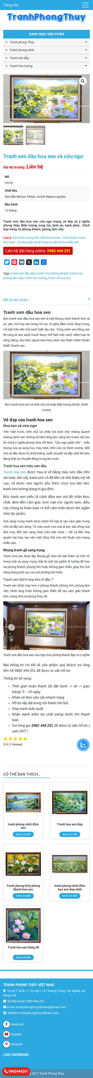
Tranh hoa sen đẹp (70, 824)
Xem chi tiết (23, 834)
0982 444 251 (59, 251)
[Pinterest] (6, 1044)
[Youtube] (6, 1034)
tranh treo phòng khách (52, 273)
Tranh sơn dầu (19, 58)
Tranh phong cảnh (22, 50)
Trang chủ (11, 5)
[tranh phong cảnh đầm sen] (23, 802)
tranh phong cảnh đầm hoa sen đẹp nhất (69, 887)
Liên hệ (34, 167)
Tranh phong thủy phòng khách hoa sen (23, 887)
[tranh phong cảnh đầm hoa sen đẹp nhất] (69, 864)
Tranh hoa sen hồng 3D (23, 947)
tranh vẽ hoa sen (59, 278)
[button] (83, 81)
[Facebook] (6, 1024)
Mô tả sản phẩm (15, 300)
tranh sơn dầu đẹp (23, 273)
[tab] (46, 300)
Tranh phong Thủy (22, 42)
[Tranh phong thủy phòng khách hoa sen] (23, 864)
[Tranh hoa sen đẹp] (69, 802)
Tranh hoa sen (14, 472)
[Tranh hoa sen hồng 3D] (23, 925)
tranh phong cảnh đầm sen (23, 826)
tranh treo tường (36, 278)
